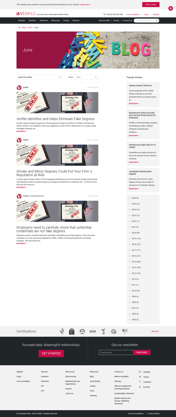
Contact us (118, 372)
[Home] (19, 28)
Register (156, 14)
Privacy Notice (154, 413)
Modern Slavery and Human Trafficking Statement (122, 401)
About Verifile (104, 20)
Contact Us (127, 20)
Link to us (69, 393)
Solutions (32, 20)
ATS (42, 391)
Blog (24, 28)
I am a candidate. (23, 381)
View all (155, 331)
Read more (133, 103)
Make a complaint (121, 376)
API (42, 386)
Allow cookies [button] (150, 4)
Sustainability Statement (124, 393)
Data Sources (70, 376)
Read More (20, 131)
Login (146, 14)
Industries (44, 20)
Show (71, 77)
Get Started (51, 353)
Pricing (66, 20)
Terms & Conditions (136, 413)
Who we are (70, 372)
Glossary (93, 395)
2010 (30, 28)
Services (21, 20)
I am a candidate (132, 14)
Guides (92, 386)
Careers (116, 20)
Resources (55, 20)
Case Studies (95, 381)
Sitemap (117, 381)
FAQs (92, 391)
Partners (75, 20)
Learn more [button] (84, 4)
